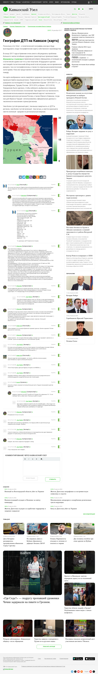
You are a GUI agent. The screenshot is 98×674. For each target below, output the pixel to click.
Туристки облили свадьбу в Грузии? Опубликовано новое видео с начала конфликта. (77, 610)
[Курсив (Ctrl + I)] (29, 459)
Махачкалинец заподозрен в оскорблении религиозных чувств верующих (71, 501)
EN (94, 2)
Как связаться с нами (50, 658)
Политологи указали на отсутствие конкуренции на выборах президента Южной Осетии (79, 95)
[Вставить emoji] (41, 459)
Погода (74, 2)
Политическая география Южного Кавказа (39, 26)
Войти (91, 9)
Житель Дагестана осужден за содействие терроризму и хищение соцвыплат (25, 509)
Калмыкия (20, 17)
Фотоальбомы (65, 2)
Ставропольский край (31, 20)
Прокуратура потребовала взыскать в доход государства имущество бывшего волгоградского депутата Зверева (79, 174)
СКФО (21, 20)
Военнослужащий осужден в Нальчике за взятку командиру (22, 501)
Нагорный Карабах (56, 17)
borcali (18, 382)
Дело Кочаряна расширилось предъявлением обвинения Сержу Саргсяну (13, 542)
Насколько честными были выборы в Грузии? (83, 65)
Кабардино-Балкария (9, 17)
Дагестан (74, 14)
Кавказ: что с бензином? (13, 23)
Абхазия (5, 14)
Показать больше (49, 646)
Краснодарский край (44, 17)
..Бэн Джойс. (29, 297)
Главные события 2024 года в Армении (81, 48)
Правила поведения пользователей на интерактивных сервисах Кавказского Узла (43, 666)
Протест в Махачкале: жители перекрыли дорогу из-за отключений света (77, 578)
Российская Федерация (70, 17)
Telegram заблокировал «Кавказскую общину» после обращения (16, 640)
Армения (33, 14)
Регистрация (30, 478)
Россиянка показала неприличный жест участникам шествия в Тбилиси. (80, 640)
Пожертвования (64, 658)
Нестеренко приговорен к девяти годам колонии (78, 196)
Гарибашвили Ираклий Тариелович (79, 318)
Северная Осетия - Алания (10, 20)
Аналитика (26, 2)
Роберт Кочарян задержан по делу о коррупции (79, 132)
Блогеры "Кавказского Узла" (17, 26)
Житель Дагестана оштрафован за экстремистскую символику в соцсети (69, 492)
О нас (39, 658)
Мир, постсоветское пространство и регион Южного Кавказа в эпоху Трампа (83, 42)
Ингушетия (82, 14)
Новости (6, 2)
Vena (17, 184)
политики (19, 59)
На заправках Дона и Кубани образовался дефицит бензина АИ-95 (36, 540)
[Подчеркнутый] (33, 459)
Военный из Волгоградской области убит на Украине (24, 491)
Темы (12, 2)
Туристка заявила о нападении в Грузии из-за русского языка (46, 640)
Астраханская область (44, 14)
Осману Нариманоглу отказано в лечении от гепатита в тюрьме (58, 540)
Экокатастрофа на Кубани (71, 23)
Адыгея (18, 14)
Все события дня (89, 514)
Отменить (52, 479)
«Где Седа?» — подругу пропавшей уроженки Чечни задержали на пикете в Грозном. (31, 600)
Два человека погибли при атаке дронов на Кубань (83, 539)
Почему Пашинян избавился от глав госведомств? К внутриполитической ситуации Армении (82, 54)
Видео (57, 2)
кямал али (19, 325)
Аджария (12, 14)
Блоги (51, 2)
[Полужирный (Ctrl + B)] (25, 459)
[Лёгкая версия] (88, 2)
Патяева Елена (71, 341)
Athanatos (23, 195)
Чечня (40, 20)
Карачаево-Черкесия (30, 17)
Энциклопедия (36, 2)
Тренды (18, 2)
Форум (45, 2)
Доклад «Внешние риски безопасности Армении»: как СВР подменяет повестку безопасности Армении (83, 36)
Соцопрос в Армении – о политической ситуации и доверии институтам (83, 60)
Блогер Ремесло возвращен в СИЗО (79, 255)
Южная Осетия (48, 20)
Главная (5, 26)
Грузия (68, 14)
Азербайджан (26, 14)
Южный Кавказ (58, 20)
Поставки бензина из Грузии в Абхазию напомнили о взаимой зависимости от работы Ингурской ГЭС (79, 230)
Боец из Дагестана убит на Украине (64, 508)
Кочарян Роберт (72, 295)
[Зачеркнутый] (36, 459)
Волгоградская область (58, 14)
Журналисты (8, 59)
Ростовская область (83, 17)
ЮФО (65, 20)
